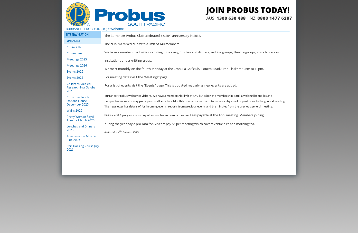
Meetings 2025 (77, 59)
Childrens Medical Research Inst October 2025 (82, 87)
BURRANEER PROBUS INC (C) (86, 29)
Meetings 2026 (77, 65)
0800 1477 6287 (274, 18)
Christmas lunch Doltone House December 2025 (78, 100)
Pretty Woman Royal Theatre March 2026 (80, 118)
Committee (74, 53)
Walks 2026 (74, 110)
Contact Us (74, 47)
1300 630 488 (231, 18)
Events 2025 (75, 71)
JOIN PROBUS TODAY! (248, 10)
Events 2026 (75, 77)
